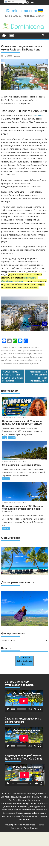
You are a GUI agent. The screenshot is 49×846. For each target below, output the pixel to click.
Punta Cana (16, 350)
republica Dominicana (30, 350)
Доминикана (6, 357)
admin (18, 56)
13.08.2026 (8, 502)
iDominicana (6, 350)
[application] (24, 701)
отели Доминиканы (21, 363)
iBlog (4, 438)
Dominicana (35, 347)
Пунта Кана (34, 363)
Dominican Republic (22, 347)
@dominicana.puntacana (12, 281)
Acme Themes (30, 828)
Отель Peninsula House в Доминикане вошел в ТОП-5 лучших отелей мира (12, 376)
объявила (38, 115)
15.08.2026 (8, 461)
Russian (10, 2)
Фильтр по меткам (13, 633)
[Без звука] (35, 709)
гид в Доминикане (34, 354)
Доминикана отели (21, 357)
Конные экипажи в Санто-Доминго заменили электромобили (38, 376)
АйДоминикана (19, 354)
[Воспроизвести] (8, 709)
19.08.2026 (8, 417)
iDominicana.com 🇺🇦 (24, 10)
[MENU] (12, 35)
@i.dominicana (29, 277)
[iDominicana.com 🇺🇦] (3, 35)
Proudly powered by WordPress (19, 824)
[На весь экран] (39, 709)
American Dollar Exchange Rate (24, 660)
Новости (6, 347)
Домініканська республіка (22, 360)
